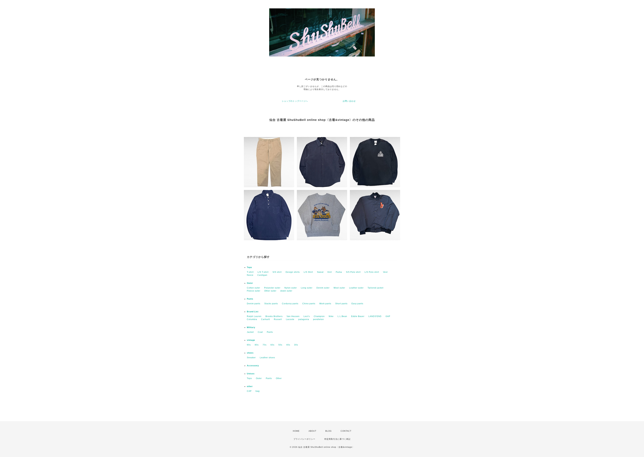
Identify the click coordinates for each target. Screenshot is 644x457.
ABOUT (312, 431)
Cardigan (262, 275)
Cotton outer (253, 288)
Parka (339, 272)
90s (249, 345)
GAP (388, 316)
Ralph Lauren (254, 316)
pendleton (318, 319)
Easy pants (357, 303)
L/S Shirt (308, 272)
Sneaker (251, 357)
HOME (296, 431)
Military (251, 327)
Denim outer (323, 288)
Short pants (341, 303)
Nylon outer (290, 288)
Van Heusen (293, 316)
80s (257, 345)
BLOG (328, 431)
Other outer (270, 291)
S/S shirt (277, 272)
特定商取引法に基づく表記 (337, 439)
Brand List (252, 311)
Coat (260, 332)
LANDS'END (375, 316)
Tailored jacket (375, 288)
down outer (286, 291)
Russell (278, 319)
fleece (250, 275)
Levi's (307, 316)
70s (264, 345)
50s (280, 345)
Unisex (251, 374)
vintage (251, 340)
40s (288, 345)
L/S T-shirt (263, 272)
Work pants (325, 303)
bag (258, 391)
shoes (250, 353)
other (250, 386)
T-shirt (250, 272)
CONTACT (346, 431)
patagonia (303, 319)
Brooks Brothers (274, 316)
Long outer (306, 288)
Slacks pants (271, 303)
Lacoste (290, 319)
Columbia (252, 319)
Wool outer (339, 288)
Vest (385, 272)
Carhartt (265, 319)
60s (272, 345)
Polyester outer (272, 288)
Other (279, 378)
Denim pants (253, 303)
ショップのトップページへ (295, 101)
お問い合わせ (349, 101)
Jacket (250, 332)
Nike (331, 316)
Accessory (253, 365)
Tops (249, 267)
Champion (319, 316)
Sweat (320, 272)
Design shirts (293, 272)
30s (296, 345)
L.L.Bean (342, 316)
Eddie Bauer (357, 316)
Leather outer (356, 288)
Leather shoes (267, 357)
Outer (250, 283)
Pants (250, 299)
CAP (249, 391)
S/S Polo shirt (353, 272)
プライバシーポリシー (304, 439)
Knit (330, 272)
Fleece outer (253, 291)
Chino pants (308, 303)
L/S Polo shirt (372, 272)
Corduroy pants (290, 303)
